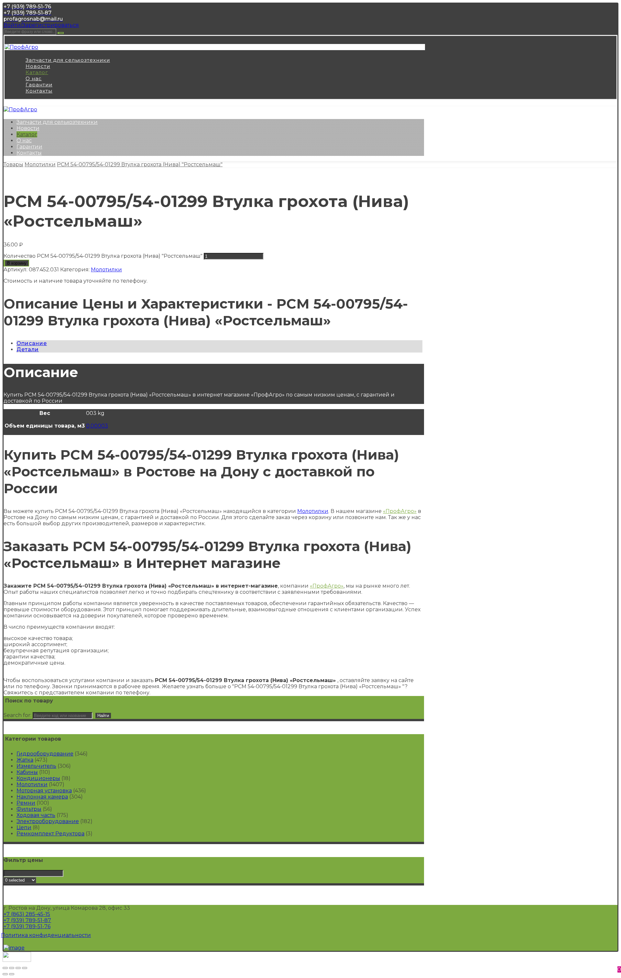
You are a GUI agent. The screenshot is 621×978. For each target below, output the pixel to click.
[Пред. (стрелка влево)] (5, 974)
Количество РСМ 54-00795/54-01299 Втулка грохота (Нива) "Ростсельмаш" (103, 256)
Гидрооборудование (44, 754)
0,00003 (97, 426)
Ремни (25, 803)
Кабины (27, 772)
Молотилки (106, 269)
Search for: (17, 715)
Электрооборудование (47, 821)
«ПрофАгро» (400, 511)
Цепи (23, 827)
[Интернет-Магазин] (21, 47)
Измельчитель (36, 766)
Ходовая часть (35, 815)
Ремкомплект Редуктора (50, 834)
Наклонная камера (42, 797)
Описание (31, 343)
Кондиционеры (38, 778)
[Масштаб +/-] (24, 968)
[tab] (219, 343)
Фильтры (28, 809)
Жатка (24, 760)
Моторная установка (44, 791)
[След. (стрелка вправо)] (11, 974)
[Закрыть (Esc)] (5, 968)
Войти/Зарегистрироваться (41, 25)
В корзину (17, 263)
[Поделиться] (11, 968)
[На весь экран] (18, 968)
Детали (27, 349)
